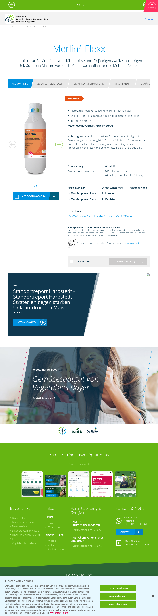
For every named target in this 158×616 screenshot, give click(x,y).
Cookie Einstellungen (118, 588)
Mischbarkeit (123, 83)
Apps (50, 522)
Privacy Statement (59, 612)
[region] (79, 596)
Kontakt (124, 531)
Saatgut (51, 544)
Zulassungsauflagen (50, 83)
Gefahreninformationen (89, 83)
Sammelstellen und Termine (87, 529)
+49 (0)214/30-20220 (137, 544)
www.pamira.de (133, 243)
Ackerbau (52, 540)
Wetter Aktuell (55, 527)
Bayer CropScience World (25, 522)
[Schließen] (2, 19)
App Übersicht (80, 464)
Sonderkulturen (56, 549)
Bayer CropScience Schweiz (26, 534)
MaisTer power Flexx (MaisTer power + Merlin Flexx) (100, 216)
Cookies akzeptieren (117, 604)
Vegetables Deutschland (24, 543)
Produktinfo (20, 83)
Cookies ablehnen (117, 596)
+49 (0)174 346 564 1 (137, 523)
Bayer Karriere (19, 526)
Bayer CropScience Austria (25, 530)
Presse (15, 538)
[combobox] (36, 196)
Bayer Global (18, 517)
